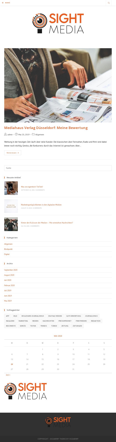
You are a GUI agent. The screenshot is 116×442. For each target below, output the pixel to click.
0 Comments (40, 190)
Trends (43, 326)
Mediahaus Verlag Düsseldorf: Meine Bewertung (46, 127)
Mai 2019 (7, 301)
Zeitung (64, 326)
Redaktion (95, 321)
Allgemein (39, 134)
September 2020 (10, 270)
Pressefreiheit (65, 321)
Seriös (23, 326)
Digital (6, 254)
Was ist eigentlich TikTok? (32, 187)
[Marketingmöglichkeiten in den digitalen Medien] (11, 206)
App (7, 316)
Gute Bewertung (73, 316)
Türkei (54, 326)
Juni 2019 (8, 296)
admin (10, 134)
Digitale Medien (55, 316)
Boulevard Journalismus (33, 316)
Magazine (10, 321)
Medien (35, 321)
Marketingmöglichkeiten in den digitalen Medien (41, 205)
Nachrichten (48, 321)
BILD (15, 316)
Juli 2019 (7, 290)
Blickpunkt (8, 249)
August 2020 (9, 275)
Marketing (23, 321)
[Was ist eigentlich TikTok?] (11, 188)
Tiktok (33, 326)
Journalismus (91, 316)
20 (12, 364)
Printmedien (81, 321)
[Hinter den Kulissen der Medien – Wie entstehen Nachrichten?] (11, 224)
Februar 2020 (9, 285)
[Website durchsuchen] (109, 3)
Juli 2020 (7, 280)
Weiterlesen (14, 153)
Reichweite (11, 326)
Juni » (8, 375)
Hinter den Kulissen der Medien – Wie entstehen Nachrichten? (47, 223)
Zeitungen (77, 326)
